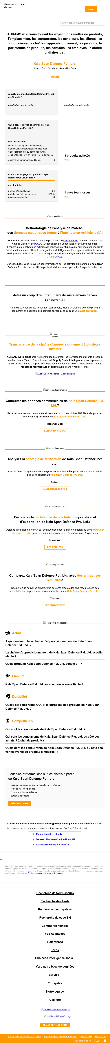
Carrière (55, 999)
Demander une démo (55, 1024)
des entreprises (55, 605)
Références (55, 256)
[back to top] (1, 859)
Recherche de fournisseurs (55, 893)
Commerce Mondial (55, 925)
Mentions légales (82, 1040)
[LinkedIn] (44, 1016)
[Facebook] (50, 1016)
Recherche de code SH (55, 917)
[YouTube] (57, 1016)
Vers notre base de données (55, 966)
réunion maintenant (55, 430)
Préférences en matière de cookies (24, 1036)
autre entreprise (88, 311)
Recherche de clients (55, 901)
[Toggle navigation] (103, 7)
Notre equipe (55, 991)
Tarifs (55, 950)
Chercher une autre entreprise (78, 22)
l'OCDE (38, 243)
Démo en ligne (19, 803)
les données (55, 547)
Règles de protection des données (60, 1036)
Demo (91, 9)
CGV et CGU (86, 1036)
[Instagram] (64, 1016)
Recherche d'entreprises (55, 909)
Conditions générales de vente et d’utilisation (45, 873)
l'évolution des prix (55, 488)
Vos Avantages (55, 933)
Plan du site (100, 1036)
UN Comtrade (70, 240)
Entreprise (55, 983)
